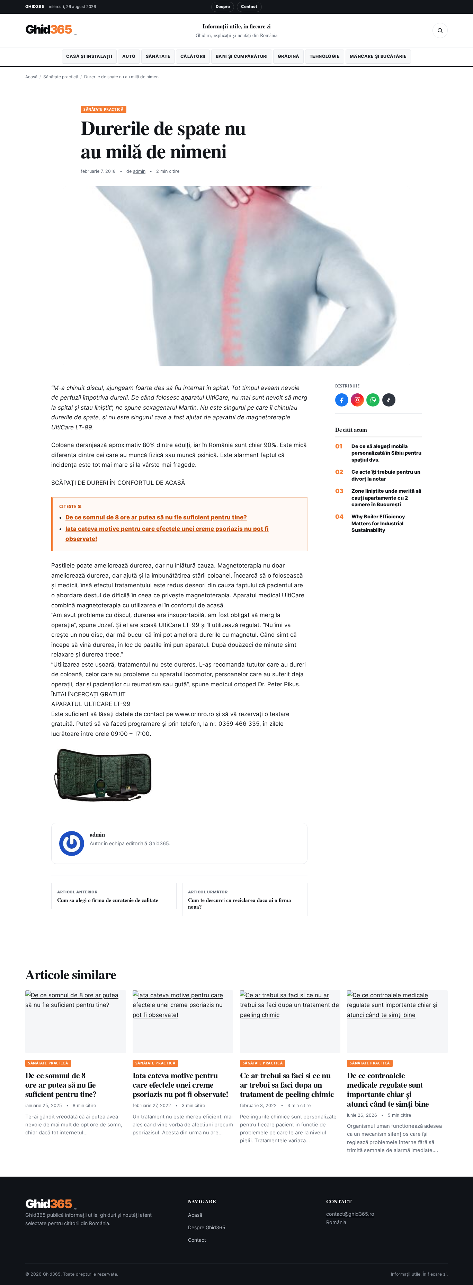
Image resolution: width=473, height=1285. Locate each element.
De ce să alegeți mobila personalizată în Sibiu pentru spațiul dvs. (386, 453)
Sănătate (158, 56)
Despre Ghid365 (206, 1227)
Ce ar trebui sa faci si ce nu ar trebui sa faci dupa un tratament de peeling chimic (287, 1084)
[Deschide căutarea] (440, 30)
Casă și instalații (89, 56)
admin (139, 171)
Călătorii (193, 56)
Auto (129, 56)
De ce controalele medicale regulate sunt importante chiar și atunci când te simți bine (388, 1089)
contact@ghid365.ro (350, 1214)
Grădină (289, 56)
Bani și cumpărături (242, 56)
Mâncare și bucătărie (378, 56)
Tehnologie (325, 56)
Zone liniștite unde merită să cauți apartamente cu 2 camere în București (386, 497)
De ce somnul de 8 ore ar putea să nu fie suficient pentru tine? (156, 517)
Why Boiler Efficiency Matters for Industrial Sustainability (378, 523)
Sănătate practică (60, 76)
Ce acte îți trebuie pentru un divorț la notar (385, 475)
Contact (249, 6)
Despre (223, 6)
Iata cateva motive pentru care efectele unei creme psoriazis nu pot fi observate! (181, 1084)
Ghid (51, 29)
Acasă (31, 76)
